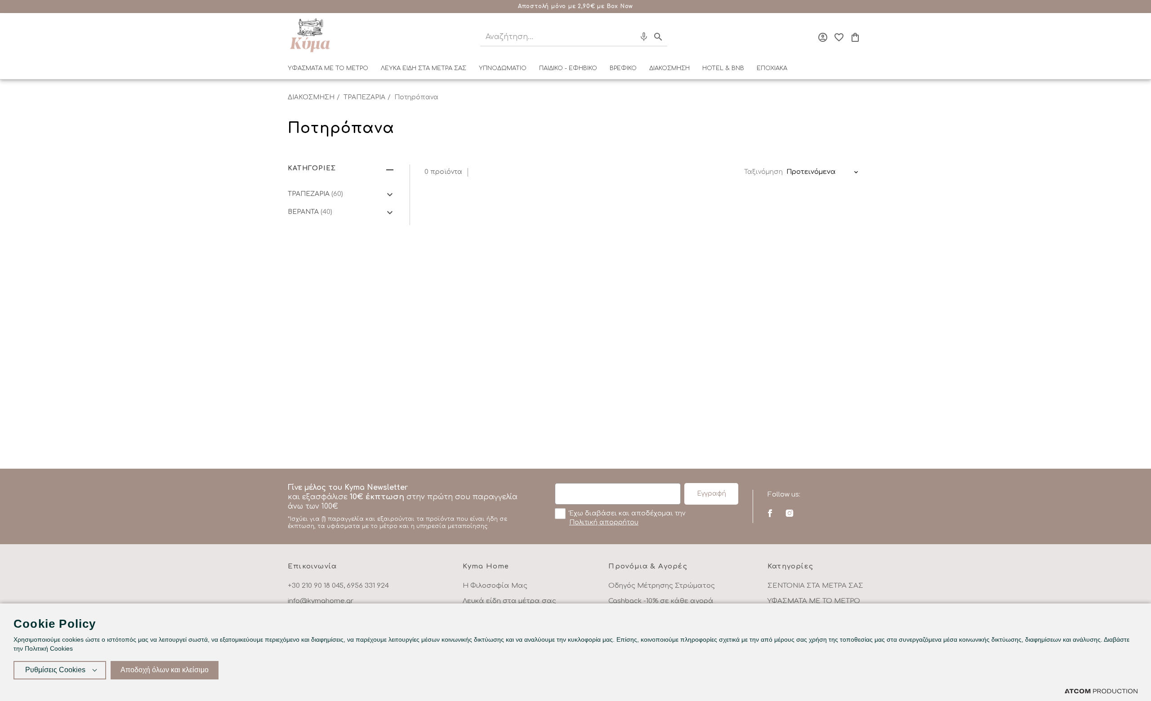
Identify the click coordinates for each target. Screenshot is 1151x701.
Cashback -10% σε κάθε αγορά (661, 601)
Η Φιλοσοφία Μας (495, 586)
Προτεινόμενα (811, 172)
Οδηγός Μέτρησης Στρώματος (661, 586)
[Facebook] (770, 513)
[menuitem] (328, 70)
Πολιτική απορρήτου (603, 522)
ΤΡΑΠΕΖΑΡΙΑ (364, 97)
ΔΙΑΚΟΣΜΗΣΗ (669, 68)
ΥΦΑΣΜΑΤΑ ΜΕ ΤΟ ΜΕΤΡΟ (328, 68)
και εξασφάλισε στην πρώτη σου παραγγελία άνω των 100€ (403, 506)
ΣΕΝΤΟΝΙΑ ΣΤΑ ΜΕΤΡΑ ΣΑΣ (815, 586)
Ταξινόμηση (763, 172)
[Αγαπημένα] (839, 37)
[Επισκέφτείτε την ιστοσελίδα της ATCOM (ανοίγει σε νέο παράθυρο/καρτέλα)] (1101, 691)
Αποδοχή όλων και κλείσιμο (164, 670)
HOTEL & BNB (723, 68)
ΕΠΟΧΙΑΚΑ (772, 68)
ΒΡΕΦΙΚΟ (623, 68)
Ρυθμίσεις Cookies (55, 670)
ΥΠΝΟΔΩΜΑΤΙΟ (502, 68)
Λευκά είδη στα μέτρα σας (509, 601)
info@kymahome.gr (320, 601)
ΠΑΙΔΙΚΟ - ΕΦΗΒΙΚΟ (568, 68)
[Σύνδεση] (823, 37)
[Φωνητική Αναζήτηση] (644, 37)
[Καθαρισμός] (627, 37)
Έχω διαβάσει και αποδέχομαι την (627, 518)
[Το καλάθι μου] (855, 37)
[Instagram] (789, 513)
